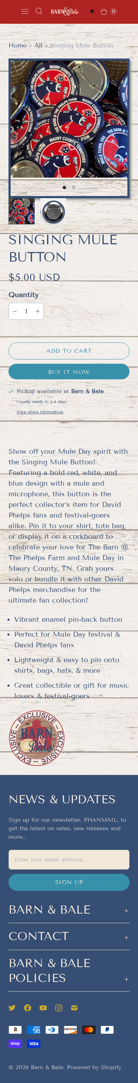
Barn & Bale (47, 1067)
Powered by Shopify (94, 1067)
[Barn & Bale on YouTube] (47, 1008)
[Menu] (25, 11)
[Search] (39, 11)
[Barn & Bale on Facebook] (32, 1008)
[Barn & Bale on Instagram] (63, 1008)
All (38, 45)
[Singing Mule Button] (69, 119)
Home (17, 45)
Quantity (23, 294)
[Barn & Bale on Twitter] (16, 1008)
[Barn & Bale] (65, 11)
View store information (40, 411)
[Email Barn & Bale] (78, 1008)
